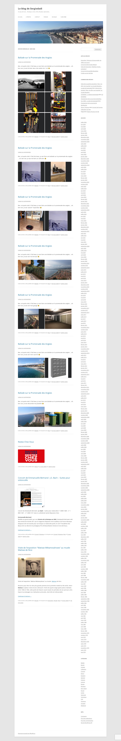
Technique (83, 697)
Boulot (82, 665)
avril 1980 (83, 626)
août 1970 (83, 650)
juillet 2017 (83, 317)
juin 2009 (83, 423)
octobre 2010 (84, 391)
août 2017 (83, 314)
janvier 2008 (84, 460)
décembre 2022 (85, 203)
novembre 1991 (85, 560)
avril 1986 (83, 592)
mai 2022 (83, 218)
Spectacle (83, 695)
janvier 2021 (84, 244)
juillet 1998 (83, 532)
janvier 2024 (84, 180)
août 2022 (83, 212)
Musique (54, 17)
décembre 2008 (85, 436)
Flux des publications (86, 718)
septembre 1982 (85, 601)
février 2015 (84, 325)
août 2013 (83, 355)
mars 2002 (83, 507)
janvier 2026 (84, 135)
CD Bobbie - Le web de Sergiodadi (89, 94)
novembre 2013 (85, 349)
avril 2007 (83, 475)
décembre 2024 (85, 158)
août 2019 (83, 270)
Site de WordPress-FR (86, 723)
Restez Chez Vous (26, 441)
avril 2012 (83, 361)
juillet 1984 (83, 594)
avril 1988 (83, 575)
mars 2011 (83, 383)
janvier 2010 (84, 411)
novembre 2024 (85, 161)
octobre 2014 (84, 329)
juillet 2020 (83, 250)
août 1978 (83, 643)
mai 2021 (83, 240)
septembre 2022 (85, 210)
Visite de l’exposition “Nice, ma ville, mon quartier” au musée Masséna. (91, 90)
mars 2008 (83, 455)
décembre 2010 (85, 387)
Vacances (83, 701)
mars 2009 (83, 430)
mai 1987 (83, 584)
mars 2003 (83, 502)
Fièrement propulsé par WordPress (26, 733)
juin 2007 (83, 470)
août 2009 (83, 419)
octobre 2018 (84, 289)
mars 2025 (83, 154)
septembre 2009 (85, 417)
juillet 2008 (83, 447)
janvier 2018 (84, 306)
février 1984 (84, 596)
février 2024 (84, 178)
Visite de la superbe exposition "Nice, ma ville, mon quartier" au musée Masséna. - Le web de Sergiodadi (91, 86)
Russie (82, 690)
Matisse (54, 581)
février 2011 (84, 385)
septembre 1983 (85, 599)
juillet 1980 (83, 622)
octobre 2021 (84, 229)
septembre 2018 (85, 291)
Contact (37, 17)
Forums (46, 17)
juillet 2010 (83, 398)
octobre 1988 (84, 569)
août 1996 (83, 541)
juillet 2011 (83, 376)
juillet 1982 (83, 603)
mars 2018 (83, 302)
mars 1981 (83, 620)
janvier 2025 (84, 156)
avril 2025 (83, 152)
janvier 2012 (84, 368)
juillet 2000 (83, 522)
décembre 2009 (85, 413)
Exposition (50, 600)
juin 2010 (83, 400)
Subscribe (63, 17)
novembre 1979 (85, 633)
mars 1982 (83, 607)
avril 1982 (83, 605)
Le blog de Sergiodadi (30, 8)
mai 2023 (83, 193)
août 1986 (83, 588)
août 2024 (83, 167)
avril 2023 (83, 195)
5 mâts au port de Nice (87, 73)
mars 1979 (83, 639)
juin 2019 (83, 274)
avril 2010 (83, 404)
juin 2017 (83, 319)
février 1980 (84, 631)
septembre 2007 (85, 464)
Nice (49, 136)
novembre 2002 (85, 505)
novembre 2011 (85, 370)
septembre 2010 (85, 393)
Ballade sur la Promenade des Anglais (35, 57)
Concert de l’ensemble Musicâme (89, 71)
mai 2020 (83, 252)
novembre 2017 (85, 308)
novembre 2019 (85, 263)
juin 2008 (83, 449)
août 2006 (83, 492)
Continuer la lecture (24, 530)
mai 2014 (83, 338)
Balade (36, 136)
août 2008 (83, 445)
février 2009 (84, 432)
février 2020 (84, 259)
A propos (28, 17)
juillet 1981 (83, 614)
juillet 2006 (83, 494)
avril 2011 (83, 381)
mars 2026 (83, 131)
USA (82, 699)
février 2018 (84, 304)
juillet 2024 (83, 169)
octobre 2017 (84, 310)
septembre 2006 (85, 490)
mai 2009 (83, 426)
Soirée (82, 693)
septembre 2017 (85, 312)
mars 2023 (83, 197)
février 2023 (84, 199)
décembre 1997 (85, 537)
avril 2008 (83, 453)
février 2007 (84, 479)
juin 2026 (83, 124)
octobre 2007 (84, 462)
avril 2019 (83, 278)
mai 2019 (83, 276)
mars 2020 (83, 257)
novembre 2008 (85, 438)
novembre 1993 (85, 554)
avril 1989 (83, 567)
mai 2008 (83, 451)
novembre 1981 (85, 609)
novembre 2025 (85, 139)
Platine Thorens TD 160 (93, 111)
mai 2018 (83, 297)
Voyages (83, 703)
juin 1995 (83, 547)
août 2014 (83, 332)
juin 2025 (83, 148)
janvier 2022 (84, 225)
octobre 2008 (84, 441)
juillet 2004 (83, 500)
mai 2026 (83, 126)
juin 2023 (83, 191)
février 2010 (84, 408)
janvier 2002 (84, 509)
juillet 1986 (83, 590)
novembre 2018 (85, 287)
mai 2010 (83, 402)
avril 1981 (83, 618)
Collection (83, 669)
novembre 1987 (85, 579)
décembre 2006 (85, 483)
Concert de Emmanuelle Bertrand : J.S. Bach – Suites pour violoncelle (44, 478)
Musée (36, 600)
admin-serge (64, 136)
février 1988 (84, 577)
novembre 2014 (85, 327)
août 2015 (83, 321)
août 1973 (83, 646)
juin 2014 (83, 336)
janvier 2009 (84, 434)
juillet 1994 (83, 549)
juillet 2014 (83, 334)
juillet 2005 (83, 498)
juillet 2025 (83, 146)
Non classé (84, 688)
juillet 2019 (83, 272)
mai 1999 (83, 530)
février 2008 (84, 458)
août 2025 (83, 143)
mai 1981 (83, 616)
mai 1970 (83, 652)
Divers (36, 466)
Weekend (83, 705)
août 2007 (83, 466)
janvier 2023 (84, 201)
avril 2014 (83, 340)
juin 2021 (83, 238)
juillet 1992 (83, 558)
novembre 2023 (85, 182)
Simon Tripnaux (85, 107)
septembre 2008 (85, 443)
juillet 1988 (83, 571)
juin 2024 (83, 171)
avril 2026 (83, 129)
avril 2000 (83, 524)
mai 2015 (83, 323)
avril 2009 (83, 428)
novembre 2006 (85, 485)
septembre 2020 (85, 246)
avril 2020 (83, 255)
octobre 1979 (84, 635)
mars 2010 (83, 406)
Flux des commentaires (87, 720)
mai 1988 (83, 573)
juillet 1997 (83, 539)
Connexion (84, 716)
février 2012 (84, 366)
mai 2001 (83, 515)
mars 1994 (83, 552)
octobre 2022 (84, 208)
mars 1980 (83, 629)
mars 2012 (83, 364)
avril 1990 (83, 564)
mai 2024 (83, 173)
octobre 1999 (84, 526)
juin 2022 (83, 216)
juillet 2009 (83, 421)
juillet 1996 (83, 543)
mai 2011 (83, 379)
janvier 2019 (84, 282)
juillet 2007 (83, 468)
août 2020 (83, 248)
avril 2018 (83, 299)
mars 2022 (83, 220)
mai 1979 (83, 637)
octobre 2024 (84, 163)
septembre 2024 (85, 165)
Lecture (83, 682)
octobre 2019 (84, 265)
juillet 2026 (83, 122)
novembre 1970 (85, 648)
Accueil (20, 17)
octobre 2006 (84, 488)
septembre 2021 (85, 231)
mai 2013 (83, 359)
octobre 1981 (84, 611)
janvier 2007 (84, 481)
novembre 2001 (85, 511)
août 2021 (83, 233)
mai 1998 (83, 535)
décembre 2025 (85, 137)
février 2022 (84, 223)
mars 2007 (83, 477)
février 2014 (84, 344)
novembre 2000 (85, 520)
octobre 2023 (84, 184)
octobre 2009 (84, 415)
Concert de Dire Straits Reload (89, 64)
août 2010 (83, 396)
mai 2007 (83, 473)
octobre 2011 (84, 372)
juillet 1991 (83, 562)
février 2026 (84, 133)
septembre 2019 (85, 267)
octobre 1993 (84, 556)
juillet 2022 (83, 214)
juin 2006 (83, 496)
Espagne (83, 676)
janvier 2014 (84, 346)
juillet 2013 (83, 357)
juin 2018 (83, 295)
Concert (37, 534)
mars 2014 (83, 342)
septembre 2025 (85, 141)
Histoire (83, 680)
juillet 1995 (83, 545)
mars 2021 (83, 242)
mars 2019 (83, 280)
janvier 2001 (84, 517)
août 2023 (83, 186)
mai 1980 (83, 624)
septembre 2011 (85, 374)
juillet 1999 (83, 528)
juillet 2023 (83, 188)
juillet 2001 (83, 513)
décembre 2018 (85, 285)
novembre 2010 (85, 389)
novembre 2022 (85, 205)
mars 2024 (83, 176)
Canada (83, 667)
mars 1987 (83, 586)
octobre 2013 (84, 351)
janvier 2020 (84, 261)
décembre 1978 (85, 641)
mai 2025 (83, 150)
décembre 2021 (85, 227)
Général (83, 678)
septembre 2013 (85, 353)
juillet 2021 (83, 235)
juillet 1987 (83, 582)
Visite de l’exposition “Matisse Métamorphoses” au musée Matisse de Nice (44, 548)
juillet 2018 (83, 293)
